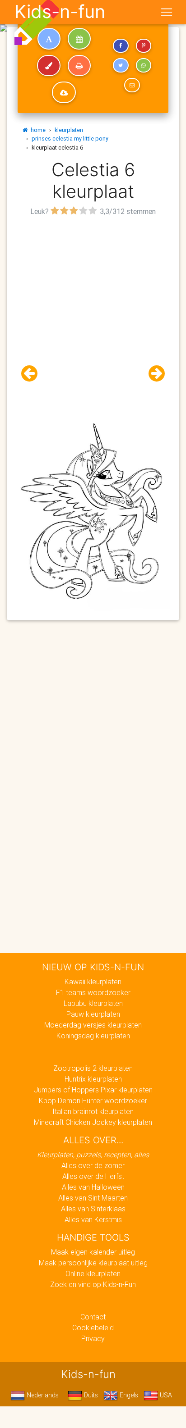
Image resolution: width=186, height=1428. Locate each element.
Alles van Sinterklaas (93, 1208)
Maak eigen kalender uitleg (93, 1251)
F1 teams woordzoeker (93, 992)
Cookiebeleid (93, 1327)
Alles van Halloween (93, 1187)
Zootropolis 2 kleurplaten (93, 1068)
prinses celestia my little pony (70, 138)
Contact (93, 1316)
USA (165, 1395)
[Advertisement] (93, 311)
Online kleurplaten (93, 1273)
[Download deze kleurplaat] (64, 92)
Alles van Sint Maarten (93, 1197)
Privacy (93, 1338)
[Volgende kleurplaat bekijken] (153, 373)
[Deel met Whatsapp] (143, 65)
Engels (128, 1395)
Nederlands (42, 1395)
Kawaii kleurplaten (93, 981)
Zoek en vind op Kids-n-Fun (93, 1284)
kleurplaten (69, 130)
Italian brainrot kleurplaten (93, 1111)
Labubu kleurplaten (93, 1003)
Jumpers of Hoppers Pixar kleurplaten (93, 1089)
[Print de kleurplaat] (79, 66)
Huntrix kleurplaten (93, 1078)
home (37, 130)
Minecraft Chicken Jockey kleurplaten (93, 1122)
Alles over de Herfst (93, 1176)
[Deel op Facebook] (120, 46)
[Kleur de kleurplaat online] (48, 66)
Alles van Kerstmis (93, 1219)
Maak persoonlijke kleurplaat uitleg (93, 1262)
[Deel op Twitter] (120, 65)
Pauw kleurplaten (93, 1014)
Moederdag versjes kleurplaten (93, 1024)
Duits (90, 1395)
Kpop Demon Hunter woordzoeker (93, 1100)
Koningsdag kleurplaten (93, 1035)
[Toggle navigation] (166, 12)
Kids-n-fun (59, 12)
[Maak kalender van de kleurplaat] (79, 39)
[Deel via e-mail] (132, 85)
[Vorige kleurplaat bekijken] (33, 373)
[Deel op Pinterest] (143, 46)
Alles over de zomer (93, 1165)
